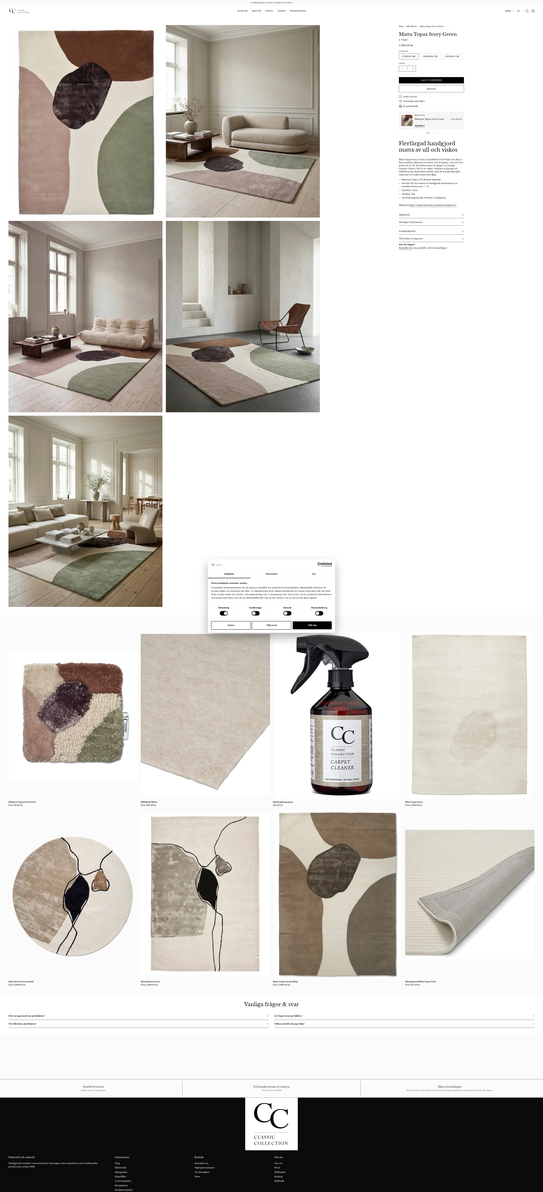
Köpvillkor (120, 1176)
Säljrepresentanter (205, 1167)
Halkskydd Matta (149, 802)
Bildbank (279, 1181)
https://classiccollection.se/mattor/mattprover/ (433, 205)
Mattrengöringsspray (283, 802)
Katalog (278, 1176)
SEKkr (508, 11)
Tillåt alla (312, 625)
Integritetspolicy (124, 1189)
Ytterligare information (411, 222)
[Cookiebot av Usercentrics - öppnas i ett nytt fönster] (319, 564)
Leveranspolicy (123, 1181)
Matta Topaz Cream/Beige (285, 982)
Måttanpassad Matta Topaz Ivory (420, 982)
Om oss (278, 1157)
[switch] (256, 613)
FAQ (117, 1163)
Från (15, 805)
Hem (401, 26)
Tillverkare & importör (411, 238)
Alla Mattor (411, 26)
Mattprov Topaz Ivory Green (429, 119)
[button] (527, 11)
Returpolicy (121, 1185)
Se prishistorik (410, 106)
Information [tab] (271, 574)
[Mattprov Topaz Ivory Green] (407, 120)
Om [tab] (314, 574)
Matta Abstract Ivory (150, 982)
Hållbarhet (280, 1172)
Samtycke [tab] (229, 574)
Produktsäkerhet (407, 231)
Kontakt (199, 1157)
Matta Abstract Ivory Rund (21, 982)
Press (197, 1176)
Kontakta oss (406, 248)
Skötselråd (404, 215)
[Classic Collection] (22, 11)
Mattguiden (121, 1172)
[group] (271, 2)
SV (518, 11)
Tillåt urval (271, 625)
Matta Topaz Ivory (414, 802)
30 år (277, 1167)
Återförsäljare (202, 1172)
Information (122, 1157)
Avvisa (231, 625)
